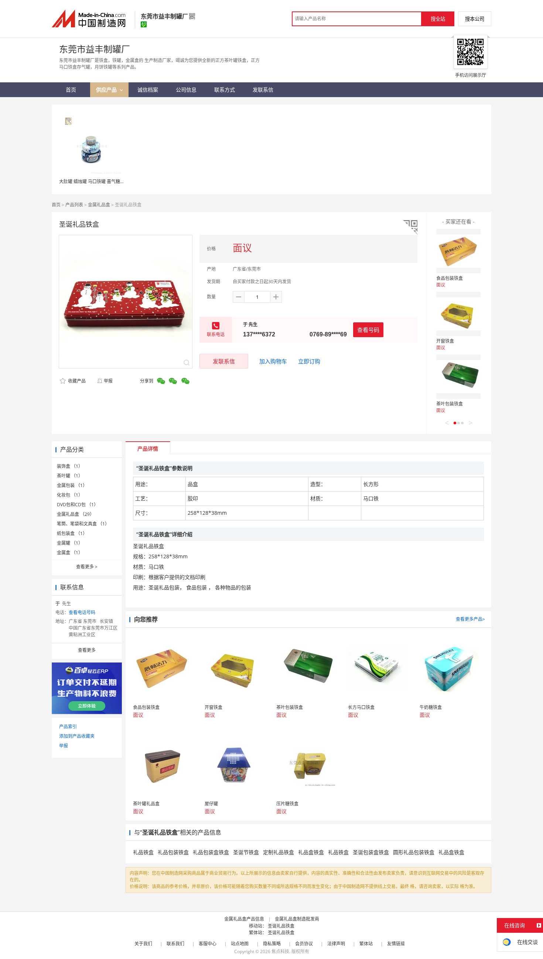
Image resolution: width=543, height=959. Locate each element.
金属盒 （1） (70, 552)
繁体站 (366, 944)
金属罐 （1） (70, 543)
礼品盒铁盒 (311, 852)
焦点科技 (280, 951)
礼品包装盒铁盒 (211, 852)
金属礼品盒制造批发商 (297, 919)
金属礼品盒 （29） (75, 514)
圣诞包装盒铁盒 (371, 852)
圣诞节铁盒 (246, 852)
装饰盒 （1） (70, 466)
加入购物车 (273, 361)
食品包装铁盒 (449, 278)
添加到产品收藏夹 (77, 736)
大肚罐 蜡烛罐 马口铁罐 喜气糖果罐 (94, 181)
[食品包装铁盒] (458, 251)
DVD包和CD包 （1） (77, 504)
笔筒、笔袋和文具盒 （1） (83, 524)
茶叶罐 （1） (70, 476)
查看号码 (368, 329)
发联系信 (224, 361)
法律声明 (336, 944)
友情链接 (396, 944)
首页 (56, 205)
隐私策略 (272, 944)
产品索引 (68, 726)
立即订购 (309, 361)
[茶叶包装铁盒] (458, 377)
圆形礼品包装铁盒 (413, 852)
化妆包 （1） (70, 495)
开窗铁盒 (445, 341)
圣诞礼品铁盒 (281, 926)
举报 (108, 381)
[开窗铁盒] (458, 314)
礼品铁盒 (143, 852)
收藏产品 (76, 381)
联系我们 (175, 944)
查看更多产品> (470, 619)
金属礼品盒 (99, 205)
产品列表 (74, 205)
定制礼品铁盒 (278, 852)
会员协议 (304, 944)
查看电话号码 (82, 612)
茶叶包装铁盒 (449, 404)
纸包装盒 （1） (72, 533)
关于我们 (143, 944)
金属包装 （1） (72, 485)
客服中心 (207, 944)
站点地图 (240, 944)
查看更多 (87, 567)
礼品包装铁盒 (173, 852)
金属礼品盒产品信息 (244, 919)
